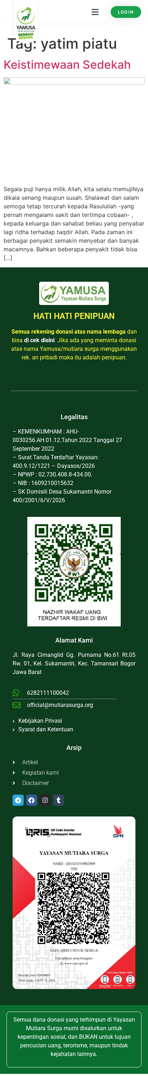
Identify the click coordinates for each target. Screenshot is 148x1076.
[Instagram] (45, 800)
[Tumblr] (58, 800)
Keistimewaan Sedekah (67, 65)
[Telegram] (18, 800)
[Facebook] (31, 800)
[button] (79, 12)
